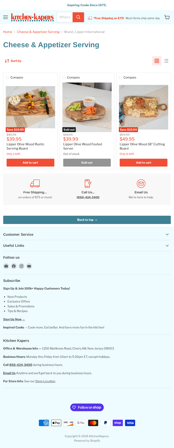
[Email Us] (141, 189)
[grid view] (156, 61)
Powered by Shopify (87, 440)
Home (7, 32)
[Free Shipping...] (35, 189)
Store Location (45, 381)
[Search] (78, 17)
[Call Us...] (88, 189)
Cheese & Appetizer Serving (38, 32)
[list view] (166, 61)
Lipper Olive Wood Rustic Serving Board (25, 146)
